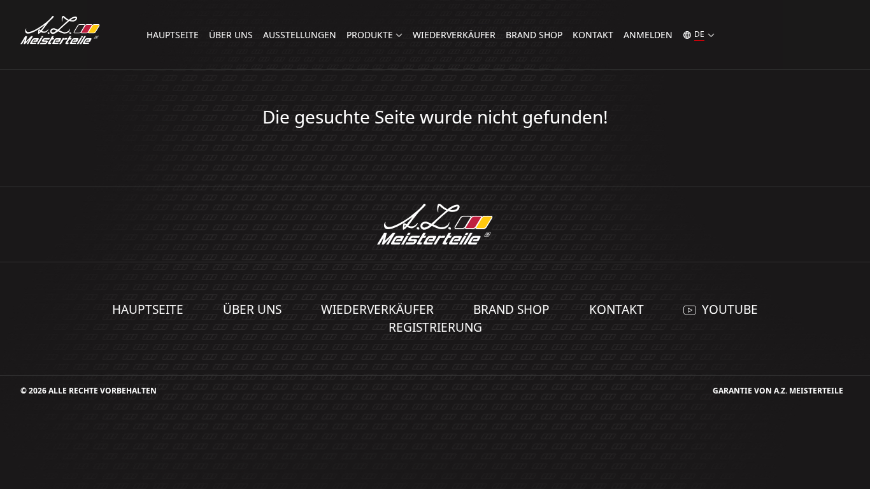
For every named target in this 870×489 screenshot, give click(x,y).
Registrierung (435, 327)
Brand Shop (534, 35)
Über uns (231, 35)
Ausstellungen (299, 35)
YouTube (730, 309)
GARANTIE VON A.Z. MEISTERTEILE (778, 390)
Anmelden (648, 35)
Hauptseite (172, 35)
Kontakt (593, 35)
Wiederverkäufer (454, 35)
